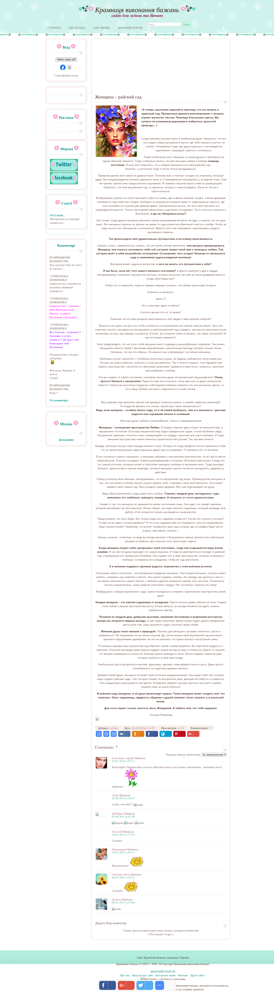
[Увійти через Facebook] (63, 67)
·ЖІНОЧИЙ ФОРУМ (162, 971)
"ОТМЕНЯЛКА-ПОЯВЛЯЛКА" (59, 278)
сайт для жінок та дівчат (137, 15)
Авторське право (165, 975)
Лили (115, 795)
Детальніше (66, 440)
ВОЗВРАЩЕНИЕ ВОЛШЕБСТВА (60, 259)
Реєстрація (156, 934)
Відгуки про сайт (142, 975)
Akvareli (117, 831)
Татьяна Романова (160, 714)
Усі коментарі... (59, 400)
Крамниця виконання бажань (137, 9)
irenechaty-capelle (123, 758)
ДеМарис (118, 813)
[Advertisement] (160, 68)
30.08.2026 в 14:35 (143, 728)
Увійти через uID (66, 59)
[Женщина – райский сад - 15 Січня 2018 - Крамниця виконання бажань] (99, 734)
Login (168, 934)
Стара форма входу (66, 75)
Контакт (183, 975)
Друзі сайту (197, 975)
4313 (181, 728)
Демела (116, 899)
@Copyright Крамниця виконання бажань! (184, 964)
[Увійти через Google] (69, 67)
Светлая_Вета (121, 874)
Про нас (125, 975)
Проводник (119, 849)
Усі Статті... (57, 215)
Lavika (114, 728)
